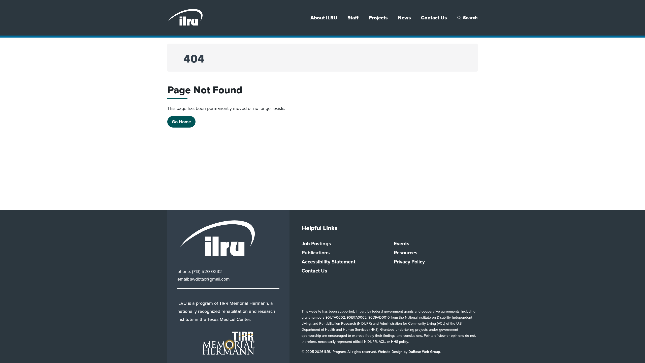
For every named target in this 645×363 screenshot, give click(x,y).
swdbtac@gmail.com (210, 279)
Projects (378, 17)
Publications (316, 252)
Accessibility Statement (329, 261)
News (404, 17)
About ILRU (323, 17)
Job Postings (316, 243)
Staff (353, 17)
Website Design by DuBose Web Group (409, 351)
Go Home (181, 121)
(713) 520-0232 (207, 271)
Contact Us (434, 17)
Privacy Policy (409, 261)
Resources (405, 252)
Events (401, 243)
